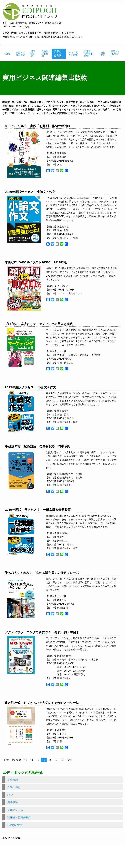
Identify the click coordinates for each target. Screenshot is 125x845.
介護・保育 (14, 787)
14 (50, 759)
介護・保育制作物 (20, 53)
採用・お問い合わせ (115, 53)
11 (31, 759)
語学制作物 (33, 53)
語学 (10, 794)
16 (62, 759)
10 (25, 759)
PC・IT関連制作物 (73, 53)
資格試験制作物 (45, 53)
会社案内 (103, 53)
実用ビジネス (15, 810)
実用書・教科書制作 (19, 817)
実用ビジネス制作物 (57, 53)
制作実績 (12, 779)
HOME (7, 53)
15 (56, 759)
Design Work (14, 825)
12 (37, 759)
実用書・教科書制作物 (88, 53)
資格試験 (12, 802)
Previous (16, 759)
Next (69, 759)
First (6, 759)
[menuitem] (7, 54)
